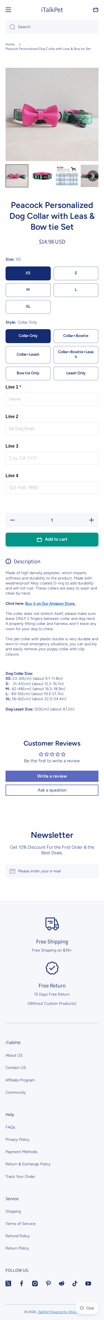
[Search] (10, 27)
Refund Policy (18, 1236)
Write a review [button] (52, 776)
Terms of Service (20, 1223)
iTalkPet (43, 1312)
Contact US (16, 1067)
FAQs (10, 1127)
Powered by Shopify (65, 1312)
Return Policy (17, 1248)
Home (10, 44)
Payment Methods (21, 1151)
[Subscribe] (91, 871)
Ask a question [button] (52, 790)
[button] (95, 10)
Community (16, 1092)
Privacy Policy (17, 1139)
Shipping (13, 1211)
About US (14, 1055)
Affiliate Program (20, 1080)
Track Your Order (20, 1176)
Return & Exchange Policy (28, 1164)
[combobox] (52, 27)
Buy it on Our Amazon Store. (50, 603)
